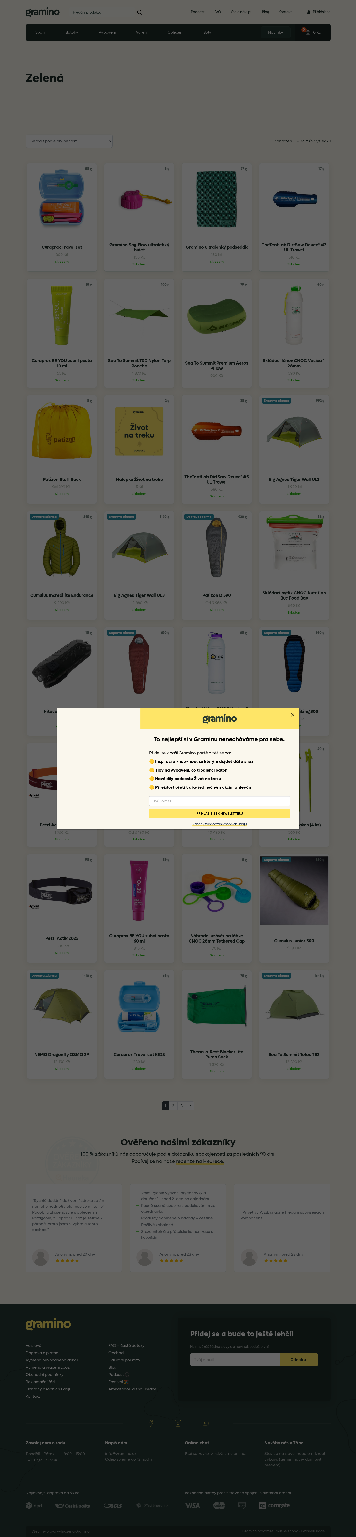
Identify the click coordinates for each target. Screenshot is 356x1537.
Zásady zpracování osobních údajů (220, 824)
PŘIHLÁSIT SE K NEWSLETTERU (219, 813)
